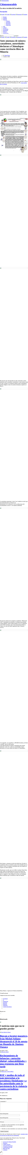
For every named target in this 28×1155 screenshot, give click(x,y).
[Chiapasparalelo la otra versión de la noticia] (14, 0)
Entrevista (8, 25)
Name (4, 1113)
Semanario (5, 30)
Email (4, 1117)
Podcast (5, 31)
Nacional (8, 22)
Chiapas (8, 21)
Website (2, 1122)
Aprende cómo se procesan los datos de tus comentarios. (14, 1134)
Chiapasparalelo (8, 4)
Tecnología (5, 29)
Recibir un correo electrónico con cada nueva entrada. (14, 1128)
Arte (4, 26)
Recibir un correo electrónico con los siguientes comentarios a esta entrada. (12, 1125)
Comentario (3, 1101)
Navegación (3, 11)
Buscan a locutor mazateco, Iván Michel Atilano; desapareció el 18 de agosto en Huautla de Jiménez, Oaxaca (14, 1041)
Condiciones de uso (7, 1147)
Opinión (5, 18)
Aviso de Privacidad (7, 1145)
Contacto (5, 1149)
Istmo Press (7, 55)
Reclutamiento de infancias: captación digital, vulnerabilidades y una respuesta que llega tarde (13, 1061)
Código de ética (6, 1144)
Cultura (4, 27)
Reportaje (8, 23)
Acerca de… (6, 33)
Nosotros (5, 1143)
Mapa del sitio (6, 1148)
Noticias (5, 19)
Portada (5, 17)
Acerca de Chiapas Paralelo (9, 1141)
